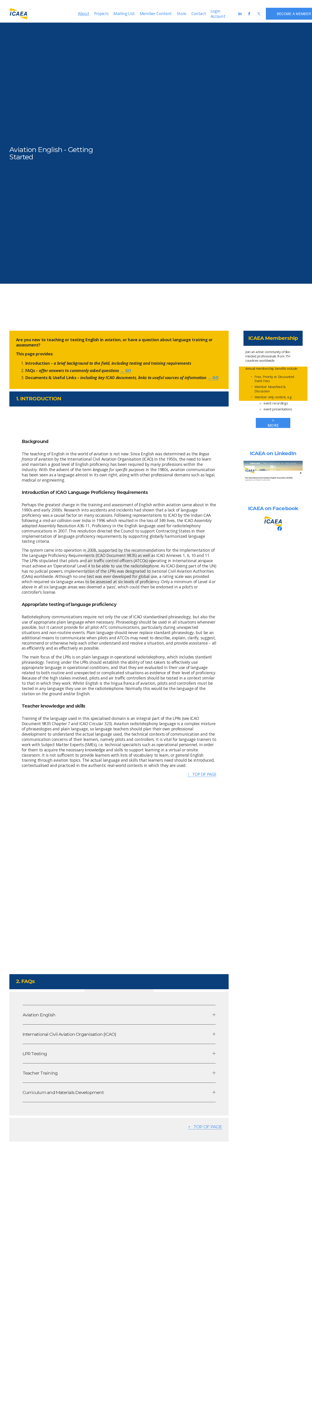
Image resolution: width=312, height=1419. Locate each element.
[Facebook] (249, 13)
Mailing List (124, 13)
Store (181, 13)
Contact (198, 13)
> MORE (273, 423)
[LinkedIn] (240, 13)
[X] (258, 13)
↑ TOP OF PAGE (202, 774)
